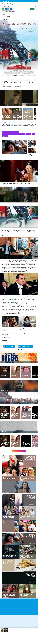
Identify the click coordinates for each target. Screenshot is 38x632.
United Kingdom (13, 125)
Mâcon (22, 260)
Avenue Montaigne (18, 127)
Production (28, 134)
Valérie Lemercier (5, 228)
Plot (33, 134)
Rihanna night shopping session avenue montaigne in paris (13, 134)
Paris (26, 260)
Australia (19, 125)
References (5, 136)
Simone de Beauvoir (13, 302)
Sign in (32, 9)
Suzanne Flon (33, 231)
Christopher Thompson (20, 82)
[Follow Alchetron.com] (19, 452)
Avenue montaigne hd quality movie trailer (10, 132)
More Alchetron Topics (6, 337)
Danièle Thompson (9, 124)
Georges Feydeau (11, 299)
